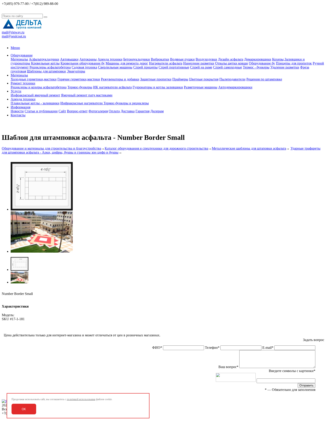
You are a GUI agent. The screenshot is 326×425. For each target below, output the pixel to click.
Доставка (128, 111)
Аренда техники (110, 59)
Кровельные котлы (45, 63)
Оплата (114, 111)
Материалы (19, 59)
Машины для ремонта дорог (127, 63)
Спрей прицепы (145, 67)
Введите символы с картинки (292, 371)
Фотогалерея (98, 111)
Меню (15, 48)
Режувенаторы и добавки (120, 79)
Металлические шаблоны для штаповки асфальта (249, 148)
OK (24, 409)
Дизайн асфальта (230, 59)
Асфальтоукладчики (44, 59)
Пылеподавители (232, 79)
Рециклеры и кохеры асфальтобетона (39, 87)
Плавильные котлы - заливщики (35, 103)
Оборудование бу (262, 63)
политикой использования (81, 399)
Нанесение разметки (198, 63)
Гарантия (142, 111)
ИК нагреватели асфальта (112, 87)
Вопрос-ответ (77, 111)
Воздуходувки (206, 59)
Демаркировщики (257, 59)
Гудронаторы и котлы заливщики (158, 87)
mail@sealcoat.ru (14, 36)
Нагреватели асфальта (165, 63)
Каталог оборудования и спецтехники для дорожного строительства (156, 148)
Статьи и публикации (41, 111)
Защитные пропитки (155, 79)
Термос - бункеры (256, 67)
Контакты (18, 115)
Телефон (212, 347)
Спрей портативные (174, 67)
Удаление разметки (284, 67)
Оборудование (22, 55)
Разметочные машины (200, 87)
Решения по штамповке (264, 79)
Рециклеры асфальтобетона (50, 67)
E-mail (267, 347)
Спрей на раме (201, 67)
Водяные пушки (182, 59)
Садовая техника (84, 67)
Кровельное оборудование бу (83, 63)
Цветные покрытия (203, 79)
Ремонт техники (23, 83)
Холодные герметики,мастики (34, 79)
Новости (17, 111)
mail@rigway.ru (13, 32)
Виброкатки (160, 59)
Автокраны (88, 59)
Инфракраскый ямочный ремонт (35, 95)
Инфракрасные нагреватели (82, 103)
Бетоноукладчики (136, 59)
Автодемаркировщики (235, 87)
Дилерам (157, 111)
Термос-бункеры (79, 87)
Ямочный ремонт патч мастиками (86, 95)
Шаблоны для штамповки (46, 71)
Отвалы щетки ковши (231, 63)
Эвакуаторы (76, 71)
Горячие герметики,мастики (78, 79)
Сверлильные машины (115, 67)
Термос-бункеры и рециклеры (126, 103)
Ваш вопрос (228, 367)
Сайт (62, 111)
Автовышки (69, 59)
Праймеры (180, 79)
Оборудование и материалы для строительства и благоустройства (51, 148)
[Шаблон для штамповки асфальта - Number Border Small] (42, 209)
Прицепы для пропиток (294, 63)
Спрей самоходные (227, 67)
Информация (20, 107)
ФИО (157, 347)
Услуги (16, 91)
